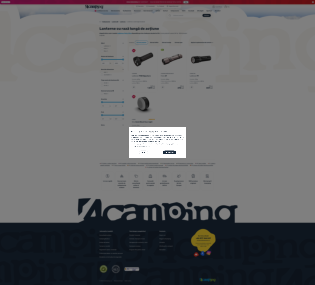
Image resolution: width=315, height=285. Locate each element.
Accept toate (169, 152)
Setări (143, 152)
